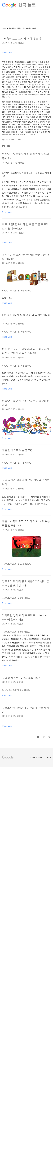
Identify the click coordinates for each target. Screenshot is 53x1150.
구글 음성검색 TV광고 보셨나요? (21, 677)
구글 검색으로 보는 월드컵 (17, 450)
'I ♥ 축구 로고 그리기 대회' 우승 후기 (23, 38)
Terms (48, 757)
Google (33, 757)
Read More (7, 53)
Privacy (41, 757)
